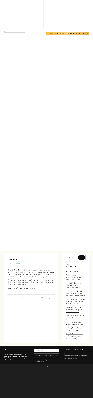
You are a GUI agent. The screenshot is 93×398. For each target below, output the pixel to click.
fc (10, 263)
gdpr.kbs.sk (75, 358)
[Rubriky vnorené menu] (71, 33)
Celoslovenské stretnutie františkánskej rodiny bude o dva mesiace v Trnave (75, 309)
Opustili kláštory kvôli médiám (17, 297)
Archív (68, 264)
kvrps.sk (21, 360)
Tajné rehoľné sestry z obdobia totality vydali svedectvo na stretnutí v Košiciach (75, 301)
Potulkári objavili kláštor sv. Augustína (43, 297)
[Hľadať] (81, 257)
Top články (18, 263)
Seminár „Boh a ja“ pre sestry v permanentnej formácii (75, 329)
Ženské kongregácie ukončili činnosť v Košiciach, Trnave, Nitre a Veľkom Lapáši (74, 277)
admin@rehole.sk (40, 361)
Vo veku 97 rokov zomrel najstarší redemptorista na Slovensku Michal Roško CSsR (75, 285)
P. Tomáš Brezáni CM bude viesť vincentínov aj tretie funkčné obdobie (74, 336)
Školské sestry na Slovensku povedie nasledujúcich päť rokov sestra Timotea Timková (75, 293)
